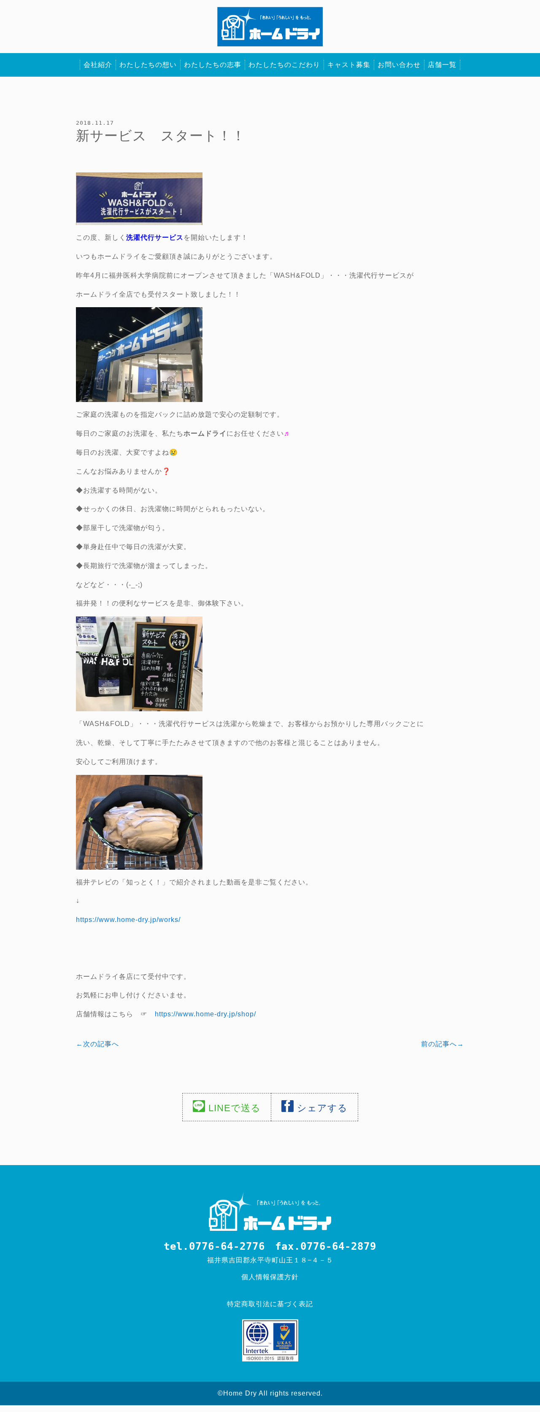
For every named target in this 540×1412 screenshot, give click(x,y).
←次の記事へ (97, 1044)
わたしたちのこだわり (284, 64)
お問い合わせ (399, 64)
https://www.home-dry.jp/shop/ (205, 1014)
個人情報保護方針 (270, 1277)
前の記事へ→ (442, 1044)
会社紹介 (98, 64)
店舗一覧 (442, 64)
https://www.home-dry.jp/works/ (128, 919)
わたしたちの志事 (212, 64)
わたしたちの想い (148, 64)
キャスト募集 (348, 64)
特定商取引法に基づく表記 (270, 1304)
